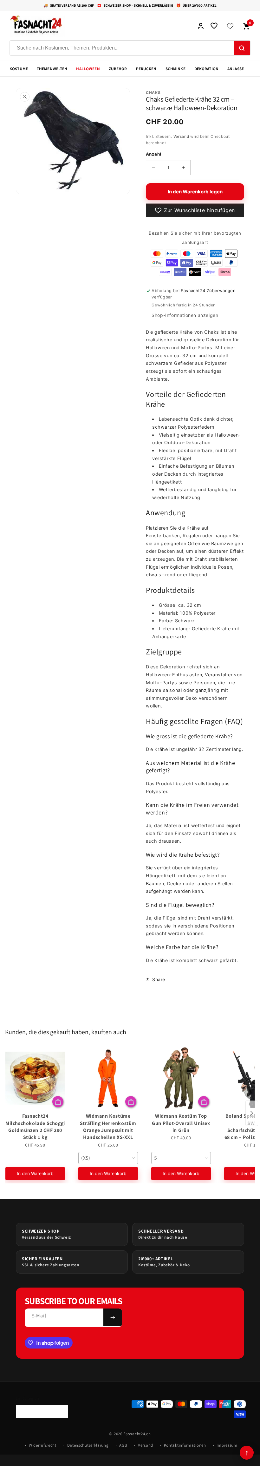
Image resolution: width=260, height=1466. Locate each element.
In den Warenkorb (35, 1173)
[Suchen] (242, 48)
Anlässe (235, 68)
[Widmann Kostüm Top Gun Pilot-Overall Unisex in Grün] (181, 1078)
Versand (181, 136)
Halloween (88, 68)
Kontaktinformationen (185, 1445)
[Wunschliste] (214, 26)
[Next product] (251, 1113)
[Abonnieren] (112, 1317)
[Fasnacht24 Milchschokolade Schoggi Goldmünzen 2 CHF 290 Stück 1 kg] (35, 1078)
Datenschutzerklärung (88, 1445)
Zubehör (118, 68)
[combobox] (108, 1158)
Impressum (227, 1445)
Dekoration (206, 68)
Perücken (146, 68)
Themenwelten (52, 68)
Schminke (175, 68)
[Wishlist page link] (230, 26)
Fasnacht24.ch (137, 1433)
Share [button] (158, 979)
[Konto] (201, 26)
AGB (123, 1445)
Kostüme (19, 68)
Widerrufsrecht (42, 1445)
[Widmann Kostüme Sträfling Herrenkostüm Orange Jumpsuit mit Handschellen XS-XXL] (108, 1078)
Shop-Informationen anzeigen (185, 315)
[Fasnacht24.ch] (100, 26)
